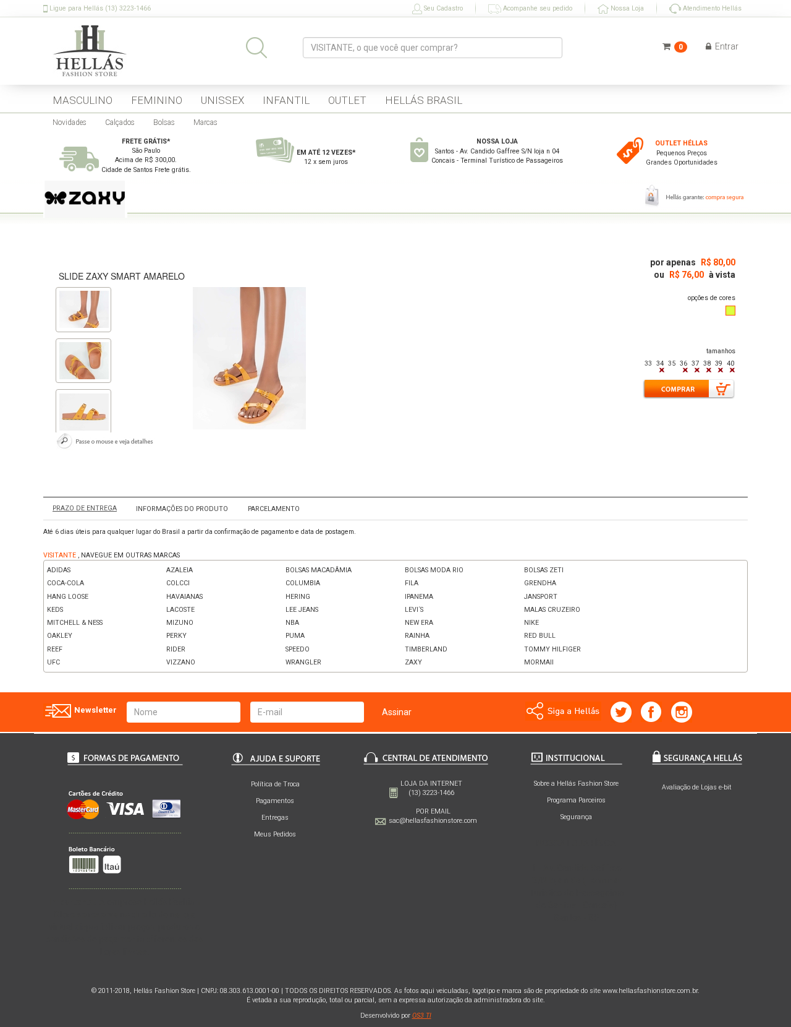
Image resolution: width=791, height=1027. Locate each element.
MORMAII (539, 662)
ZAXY (413, 662)
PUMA (295, 636)
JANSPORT (540, 597)
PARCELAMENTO (274, 509)
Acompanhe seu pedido (536, 8)
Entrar (725, 46)
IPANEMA (419, 597)
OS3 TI (421, 1016)
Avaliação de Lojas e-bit (697, 787)
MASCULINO (82, 100)
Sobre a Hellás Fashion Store (576, 784)
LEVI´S (414, 610)
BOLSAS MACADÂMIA (319, 570)
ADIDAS (58, 570)
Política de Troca (275, 784)
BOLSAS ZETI (544, 570)
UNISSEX (222, 100)
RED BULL (540, 636)
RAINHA (417, 636)
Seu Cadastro (442, 8)
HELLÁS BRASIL (423, 100)
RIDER (175, 649)
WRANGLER (303, 662)
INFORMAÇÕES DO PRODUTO (182, 509)
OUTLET (347, 100)
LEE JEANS (302, 610)
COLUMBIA (303, 583)
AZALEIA (179, 570)
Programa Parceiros (576, 800)
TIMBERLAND (426, 649)
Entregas (275, 818)
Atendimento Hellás (711, 8)
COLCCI (178, 583)
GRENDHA (540, 583)
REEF (54, 649)
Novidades (70, 122)
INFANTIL (286, 100)
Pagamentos (275, 801)
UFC (53, 662)
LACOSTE (180, 610)
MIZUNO (179, 623)
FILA (411, 583)
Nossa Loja (626, 8)
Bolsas (164, 122)
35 (671, 363)
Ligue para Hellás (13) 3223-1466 (99, 8)
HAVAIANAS (184, 597)
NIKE (531, 623)
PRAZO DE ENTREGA (85, 508)
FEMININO (156, 100)
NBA (292, 623)
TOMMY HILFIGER (552, 649)
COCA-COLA (65, 583)
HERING (298, 597)
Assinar (397, 712)
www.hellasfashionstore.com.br (650, 991)
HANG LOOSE (67, 597)
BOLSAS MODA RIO (434, 570)
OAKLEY (59, 636)
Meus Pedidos (275, 834)
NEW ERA (419, 623)
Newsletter (94, 710)
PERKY (176, 636)
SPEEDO (298, 649)
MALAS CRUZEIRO (552, 610)
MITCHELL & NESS (75, 623)
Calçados (120, 122)
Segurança (576, 817)
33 (648, 363)
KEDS (55, 610)
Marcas (205, 122)
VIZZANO (180, 662)
